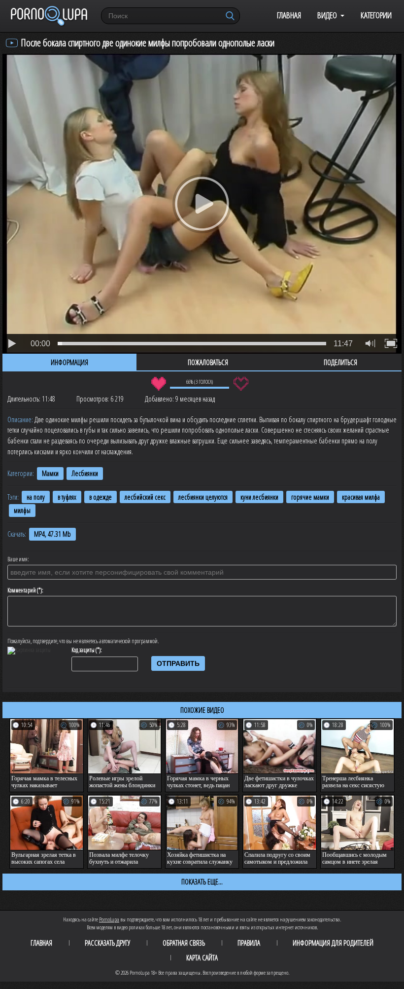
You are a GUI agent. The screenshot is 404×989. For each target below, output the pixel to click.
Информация (69, 362)
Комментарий (21, 590)
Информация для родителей (333, 943)
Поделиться (340, 362)
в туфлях (67, 497)
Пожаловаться (208, 362)
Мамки (50, 473)
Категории (376, 15)
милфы (22, 510)
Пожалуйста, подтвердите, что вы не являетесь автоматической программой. (83, 641)
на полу (36, 497)
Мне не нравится (241, 383)
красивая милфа (361, 497)
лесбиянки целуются (203, 497)
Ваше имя (17, 559)
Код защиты (83, 650)
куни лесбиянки (259, 497)
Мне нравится (158, 383)
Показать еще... (202, 881)
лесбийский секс (145, 497)
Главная (289, 15)
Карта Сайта (202, 957)
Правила (248, 943)
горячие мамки (310, 497)
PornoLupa (109, 919)
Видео (327, 15)
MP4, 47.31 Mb (52, 534)
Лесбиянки (84, 473)
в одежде (100, 497)
